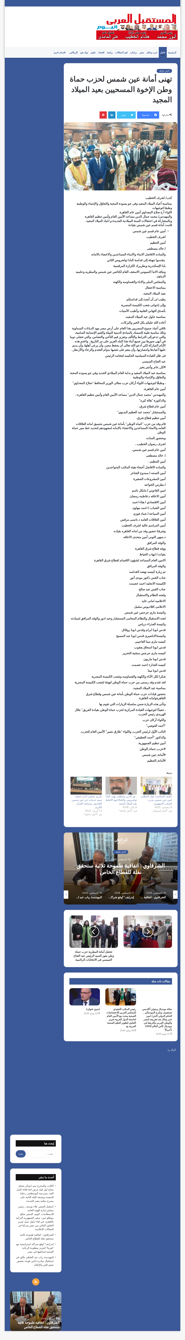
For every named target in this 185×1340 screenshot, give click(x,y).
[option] (121, 868)
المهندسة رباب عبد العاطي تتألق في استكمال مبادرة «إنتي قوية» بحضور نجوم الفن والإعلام (35, 1261)
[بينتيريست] (103, 115)
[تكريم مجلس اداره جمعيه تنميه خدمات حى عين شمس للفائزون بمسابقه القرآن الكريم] (86, 786)
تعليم (93, 52)
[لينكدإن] (111, 115)
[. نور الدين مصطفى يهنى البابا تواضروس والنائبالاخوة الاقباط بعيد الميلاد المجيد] (121, 786)
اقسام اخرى (60, 52)
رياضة (110, 52)
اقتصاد (101, 52)
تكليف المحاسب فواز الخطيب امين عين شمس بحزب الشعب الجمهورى (156, 800)
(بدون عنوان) (93, 1008)
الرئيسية (172, 52)
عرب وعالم (152, 52)
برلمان (133, 52)
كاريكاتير (74, 52)
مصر (141, 52)
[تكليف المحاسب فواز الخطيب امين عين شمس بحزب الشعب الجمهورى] (156, 786)
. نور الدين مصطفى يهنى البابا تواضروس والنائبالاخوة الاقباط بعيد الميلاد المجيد (121, 800)
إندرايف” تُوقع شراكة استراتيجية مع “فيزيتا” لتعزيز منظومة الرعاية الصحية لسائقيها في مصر (120, 872)
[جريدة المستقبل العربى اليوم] (137, 27)
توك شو (84, 52)
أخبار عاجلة (164, 70)
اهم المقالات (121, 52)
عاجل (162, 52)
